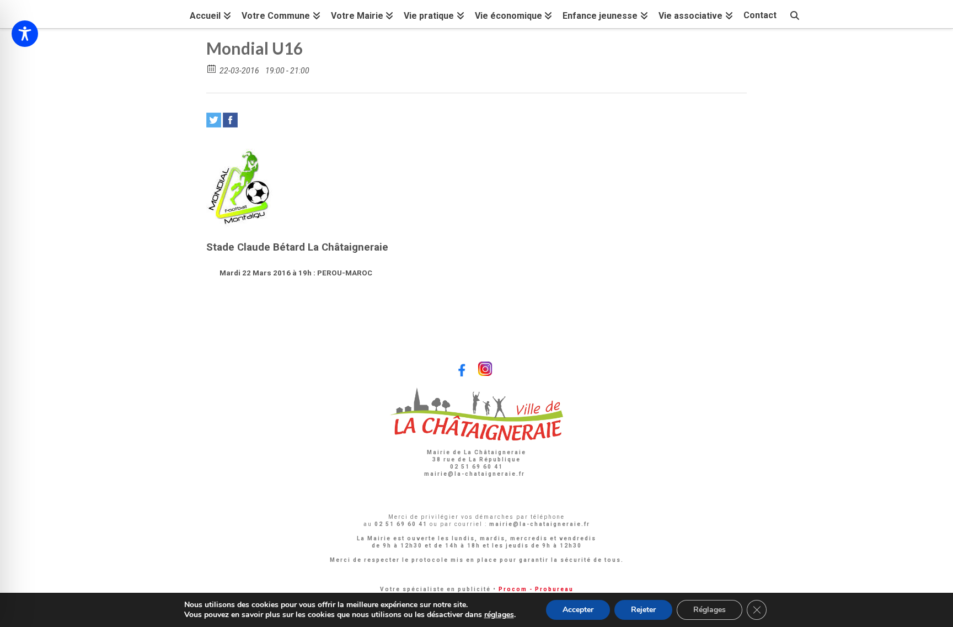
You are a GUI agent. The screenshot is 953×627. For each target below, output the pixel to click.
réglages (499, 615)
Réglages (709, 609)
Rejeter (643, 609)
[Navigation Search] (794, 14)
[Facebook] (230, 120)
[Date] (212, 68)
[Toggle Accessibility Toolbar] (24, 33)
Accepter (578, 609)
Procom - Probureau (536, 589)
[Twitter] (213, 120)
